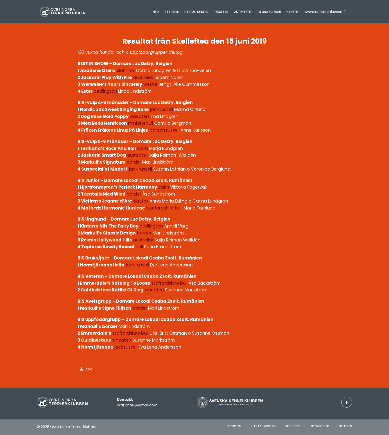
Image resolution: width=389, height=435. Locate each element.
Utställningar (196, 11)
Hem (156, 11)
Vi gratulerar (269, 11)
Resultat (221, 11)
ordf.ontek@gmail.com (137, 405)
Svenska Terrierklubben (323, 11)
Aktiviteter (243, 11)
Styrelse (172, 11)
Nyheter (293, 11)
